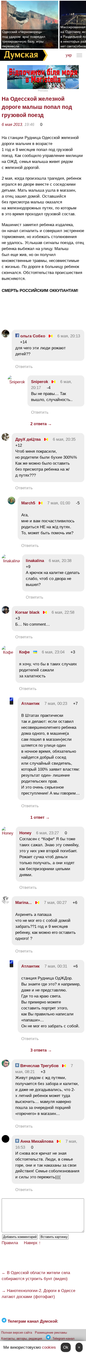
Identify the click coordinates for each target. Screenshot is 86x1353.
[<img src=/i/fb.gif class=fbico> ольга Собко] (5, 336)
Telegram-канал (64, 1338)
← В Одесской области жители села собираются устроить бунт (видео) (36, 1275)
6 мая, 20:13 (68, 336)
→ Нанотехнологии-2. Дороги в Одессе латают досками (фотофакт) (38, 1293)
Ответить (24, 366)
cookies (49, 1347)
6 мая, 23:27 (47, 833)
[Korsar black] (5, 612)
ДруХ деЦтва (28, 439)
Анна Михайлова (36, 1141)
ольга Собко (32, 336)
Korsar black (27, 612)
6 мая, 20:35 (64, 439)
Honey (25, 833)
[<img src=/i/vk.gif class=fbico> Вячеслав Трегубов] (5, 1066)
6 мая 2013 (12, 124)
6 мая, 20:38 (60, 560)
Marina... (23, 902)
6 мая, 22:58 (63, 612)
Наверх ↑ (32, 1243)
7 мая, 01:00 (58, 503)
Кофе (24, 652)
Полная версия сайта (16, 1332)
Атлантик (30, 703)
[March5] (11, 503)
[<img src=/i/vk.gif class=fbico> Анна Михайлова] (5, 1141)
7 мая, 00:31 (55, 966)
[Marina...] (5, 903)
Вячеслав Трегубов (39, 1065)
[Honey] (7, 833)
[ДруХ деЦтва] (5, 439)
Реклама (43, 90)
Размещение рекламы (51, 1332)
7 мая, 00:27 (55, 902)
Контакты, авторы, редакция (21, 1338)
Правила (10, 1243)
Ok (65, 1347)
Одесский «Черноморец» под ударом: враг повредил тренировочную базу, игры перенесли (23, 39)
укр (69, 55)
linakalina (35, 560)
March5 (28, 503)
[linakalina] (11, 561)
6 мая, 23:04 (53, 652)
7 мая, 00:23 (55, 703)
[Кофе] (7, 652)
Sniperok (39, 381)
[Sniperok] (16, 382)
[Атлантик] (11, 704)
